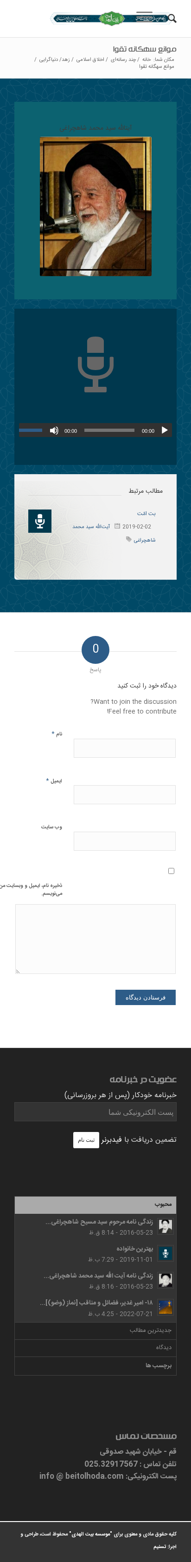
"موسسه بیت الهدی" (90, 1534)
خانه (146, 60)
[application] (95, 430)
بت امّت (146, 513)
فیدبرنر (112, 1140)
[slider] (33, 430)
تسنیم (159, 1547)
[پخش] (164, 430)
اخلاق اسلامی (90, 60)
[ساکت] (54, 430)
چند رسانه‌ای (123, 60)
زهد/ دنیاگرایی (54, 60)
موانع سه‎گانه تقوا (145, 50)
